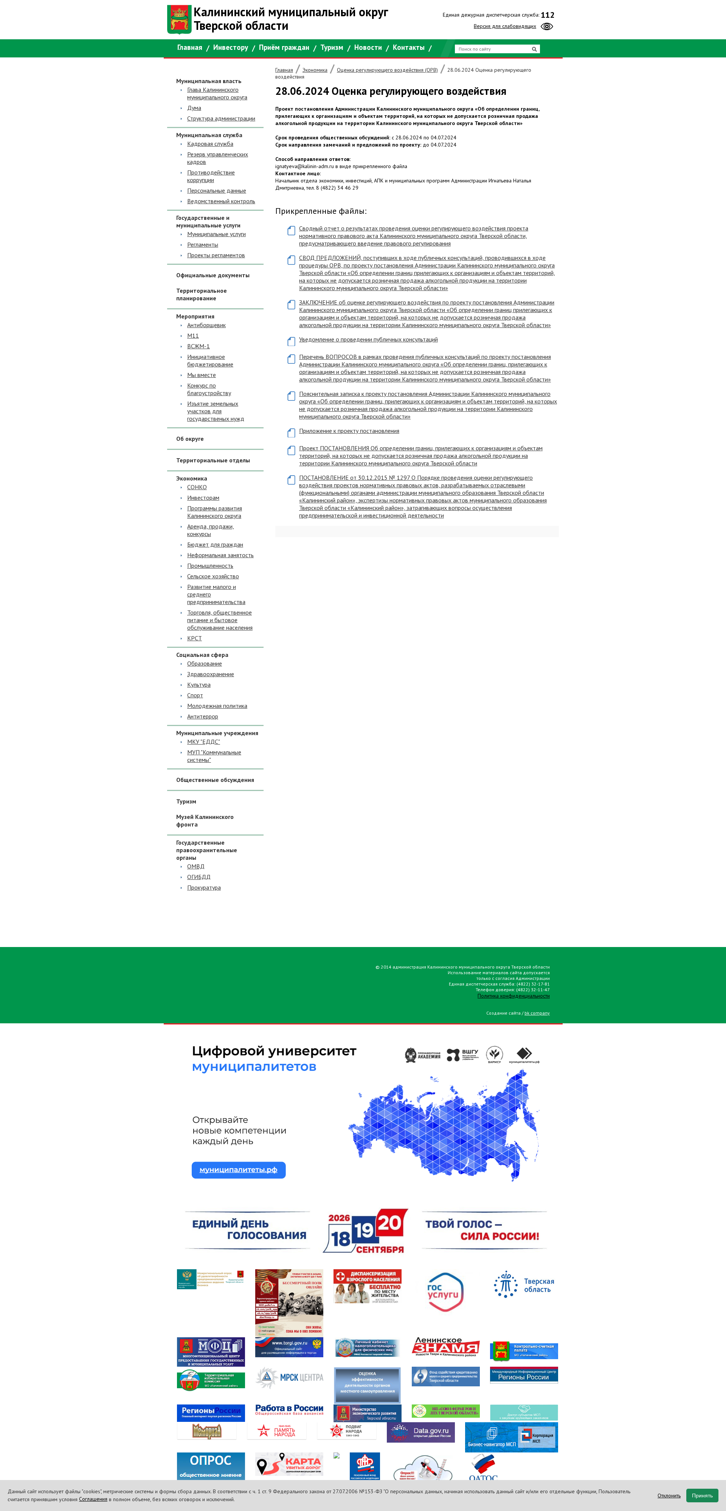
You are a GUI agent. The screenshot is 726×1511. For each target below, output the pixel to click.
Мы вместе (201, 375)
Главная (189, 47)
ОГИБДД (199, 877)
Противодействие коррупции (211, 176)
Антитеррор (202, 716)
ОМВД (196, 866)
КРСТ (194, 638)
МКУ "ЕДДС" (203, 741)
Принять (702, 1495)
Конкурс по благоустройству (209, 389)
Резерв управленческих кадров (217, 157)
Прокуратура (204, 887)
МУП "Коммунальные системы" (214, 755)
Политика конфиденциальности (514, 995)
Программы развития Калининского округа (214, 511)
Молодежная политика (217, 705)
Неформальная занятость (220, 555)
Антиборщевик (206, 325)
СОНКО (197, 487)
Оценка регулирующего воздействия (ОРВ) (387, 69)
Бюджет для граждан (215, 544)
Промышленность (210, 565)
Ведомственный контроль (221, 201)
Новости (368, 47)
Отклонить (669, 1495)
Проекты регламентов (216, 255)
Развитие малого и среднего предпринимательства (216, 594)
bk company (537, 1013)
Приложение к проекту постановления (349, 430)
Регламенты (202, 244)
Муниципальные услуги (216, 234)
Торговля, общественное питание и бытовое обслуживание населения (220, 620)
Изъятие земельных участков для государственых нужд (215, 411)
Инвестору (230, 47)
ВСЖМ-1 (198, 346)
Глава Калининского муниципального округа (217, 93)
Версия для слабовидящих (505, 26)
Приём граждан (284, 47)
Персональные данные (216, 190)
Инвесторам (203, 497)
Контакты (409, 47)
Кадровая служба (210, 143)
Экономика (314, 69)
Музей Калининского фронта (205, 820)
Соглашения (93, 1499)
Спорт (195, 695)
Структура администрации (221, 118)
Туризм (331, 47)
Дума (194, 107)
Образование (204, 663)
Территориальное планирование (201, 294)
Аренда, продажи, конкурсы (210, 530)
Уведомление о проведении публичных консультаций (368, 339)
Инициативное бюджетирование (210, 360)
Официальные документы (213, 275)
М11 (193, 335)
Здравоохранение (210, 674)
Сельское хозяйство (213, 576)
